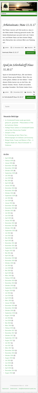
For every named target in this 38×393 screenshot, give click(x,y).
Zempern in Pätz (10, 132)
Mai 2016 (8, 365)
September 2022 (10, 230)
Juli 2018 (8, 318)
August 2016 (9, 358)
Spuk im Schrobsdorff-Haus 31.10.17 (18, 67)
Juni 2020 (8, 268)
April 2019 (8, 298)
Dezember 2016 (10, 350)
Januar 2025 (9, 185)
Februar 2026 (9, 160)
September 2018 (10, 313)
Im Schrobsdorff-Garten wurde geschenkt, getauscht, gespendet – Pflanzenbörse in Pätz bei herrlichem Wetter (19, 122)
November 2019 (10, 283)
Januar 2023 (9, 220)
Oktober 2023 (9, 210)
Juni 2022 (8, 235)
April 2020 (8, 273)
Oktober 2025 (9, 170)
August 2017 (9, 340)
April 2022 (8, 240)
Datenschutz (13, 388)
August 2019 (9, 290)
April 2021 (8, 255)
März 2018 (8, 325)
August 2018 (9, 315)
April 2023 (8, 218)
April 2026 (8, 158)
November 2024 (10, 190)
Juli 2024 (8, 198)
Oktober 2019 (9, 285)
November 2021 (10, 245)
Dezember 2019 (10, 280)
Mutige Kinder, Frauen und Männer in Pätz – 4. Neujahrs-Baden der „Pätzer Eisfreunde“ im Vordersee (19, 142)
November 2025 (10, 168)
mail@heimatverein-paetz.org (27, 388)
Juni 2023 (8, 215)
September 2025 (10, 173)
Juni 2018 (8, 320)
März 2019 (8, 300)
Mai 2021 (8, 253)
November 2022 (10, 225)
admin (7, 47)
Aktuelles (30, 47)
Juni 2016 (8, 363)
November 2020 (10, 260)
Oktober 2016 (9, 355)
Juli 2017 (8, 343)
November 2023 (10, 208)
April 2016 (8, 368)
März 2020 (8, 275)
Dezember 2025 (10, 165)
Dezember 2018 (10, 305)
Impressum (5, 388)
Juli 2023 (8, 213)
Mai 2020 (8, 270)
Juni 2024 (8, 200)
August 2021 (9, 250)
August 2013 (9, 373)
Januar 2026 (9, 163)
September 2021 (10, 248)
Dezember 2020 (10, 258)
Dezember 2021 (10, 243)
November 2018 (10, 308)
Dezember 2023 (10, 205)
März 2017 (8, 348)
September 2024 (10, 195)
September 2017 (10, 338)
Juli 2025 (8, 175)
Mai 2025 (8, 180)
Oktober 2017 (9, 335)
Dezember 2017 (10, 330)
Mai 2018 (8, 323)
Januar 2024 (9, 203)
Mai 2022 (8, 238)
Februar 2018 (9, 328)
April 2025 (8, 183)
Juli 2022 (8, 233)
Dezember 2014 (10, 370)
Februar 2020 (9, 278)
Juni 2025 (8, 178)
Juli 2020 (8, 265)
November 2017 (10, 333)
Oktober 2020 (9, 263)
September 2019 (10, 288)
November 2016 (10, 353)
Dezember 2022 (10, 223)
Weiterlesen (30, 53)
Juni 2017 (8, 345)
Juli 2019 (8, 293)
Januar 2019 (9, 303)
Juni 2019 (8, 295)
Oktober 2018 (9, 310)
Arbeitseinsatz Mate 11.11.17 (19, 25)
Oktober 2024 (9, 193)
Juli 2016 (8, 360)
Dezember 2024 (10, 188)
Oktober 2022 (9, 228)
